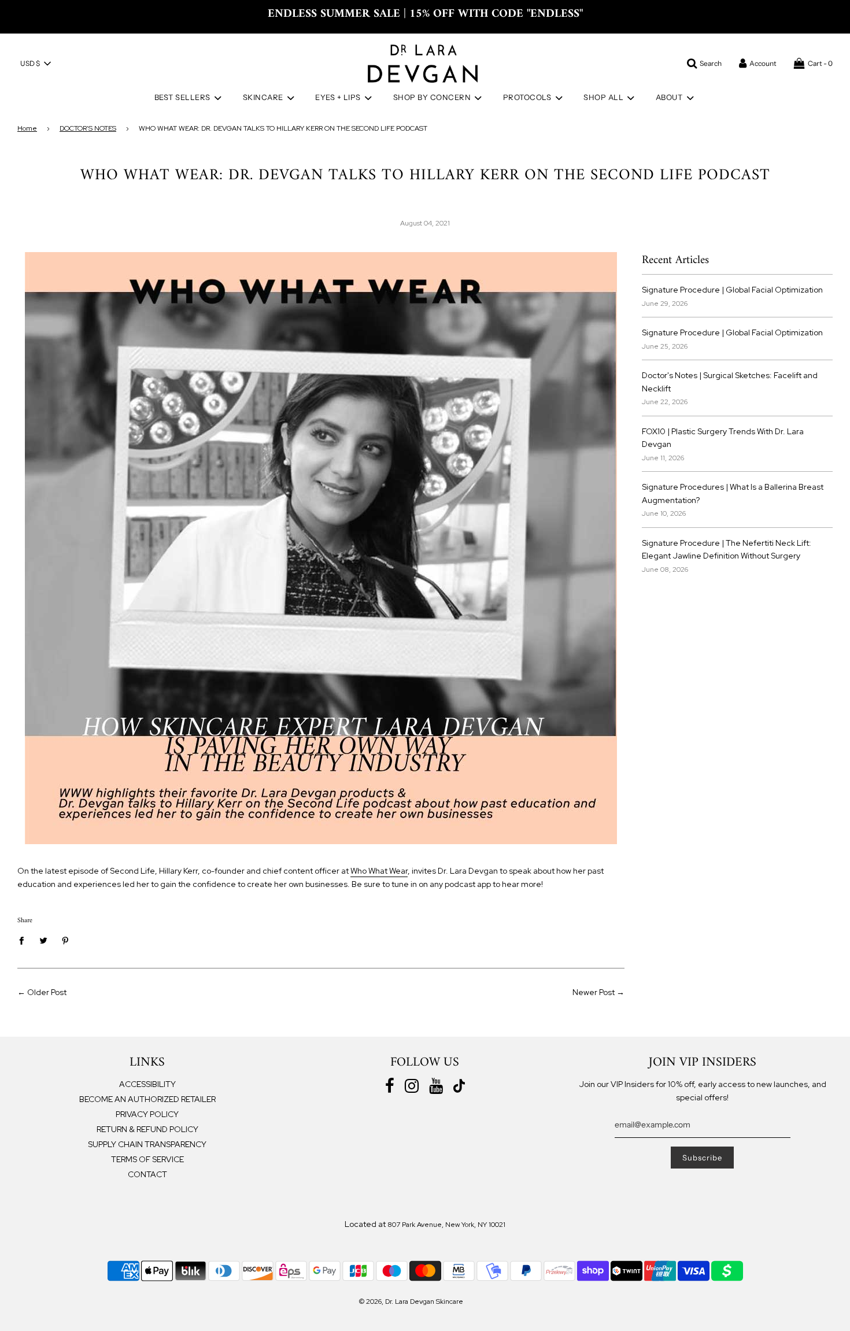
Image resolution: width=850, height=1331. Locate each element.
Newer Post (593, 992)
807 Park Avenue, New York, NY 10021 (446, 1224)
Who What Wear (379, 871)
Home (27, 128)
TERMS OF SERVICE (147, 1159)
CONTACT (147, 1174)
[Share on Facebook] (24, 940)
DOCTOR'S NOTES (88, 128)
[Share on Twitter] (44, 940)
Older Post (46, 992)
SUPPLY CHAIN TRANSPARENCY (147, 1144)
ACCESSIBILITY (147, 1084)
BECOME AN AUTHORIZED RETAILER (147, 1099)
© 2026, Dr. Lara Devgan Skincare (411, 1301)
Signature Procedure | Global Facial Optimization (732, 289)
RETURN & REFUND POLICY (147, 1129)
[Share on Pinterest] (66, 940)
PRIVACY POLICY (147, 1114)
